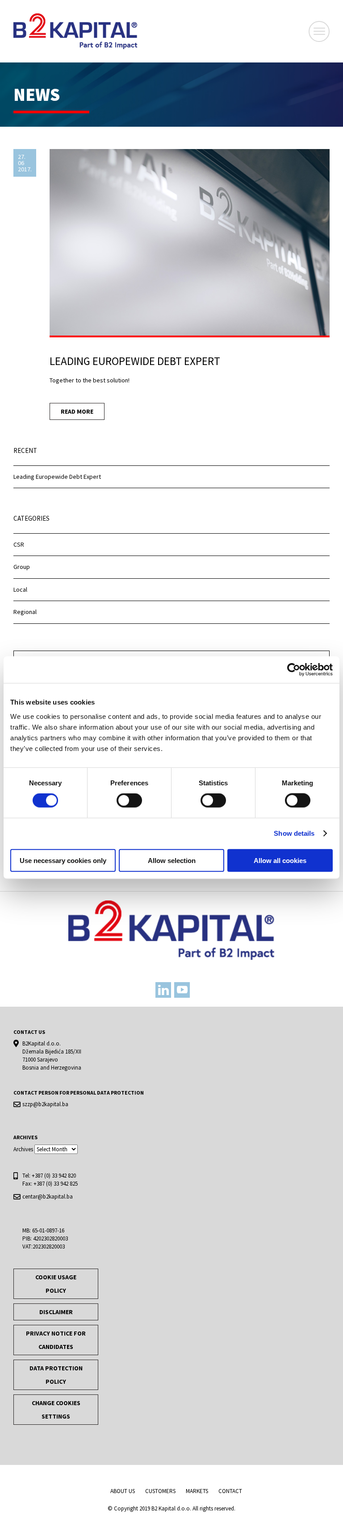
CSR (18, 544)
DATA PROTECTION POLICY (56, 1375)
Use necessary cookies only (63, 860)
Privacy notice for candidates (56, 1340)
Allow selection (172, 860)
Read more (77, 411)
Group (21, 567)
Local (20, 589)
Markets (197, 1491)
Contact (230, 1491)
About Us (122, 1491)
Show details (294, 833)
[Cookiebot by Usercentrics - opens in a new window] (294, 669)
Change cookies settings (56, 1409)
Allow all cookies (280, 860)
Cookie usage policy (55, 1283)
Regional (25, 612)
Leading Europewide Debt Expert (57, 477)
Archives (23, 1149)
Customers (160, 1491)
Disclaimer (56, 1312)
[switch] (129, 800)
